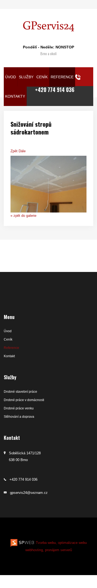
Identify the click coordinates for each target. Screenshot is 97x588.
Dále (22, 151)
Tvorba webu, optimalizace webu (61, 543)
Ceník (42, 77)
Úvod (10, 77)
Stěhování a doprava (19, 417)
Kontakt (9, 356)
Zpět (14, 151)
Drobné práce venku (19, 408)
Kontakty (15, 96)
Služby (26, 77)
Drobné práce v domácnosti (24, 400)
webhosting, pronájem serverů (48, 550)
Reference (62, 77)
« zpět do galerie (23, 216)
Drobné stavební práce (20, 392)
